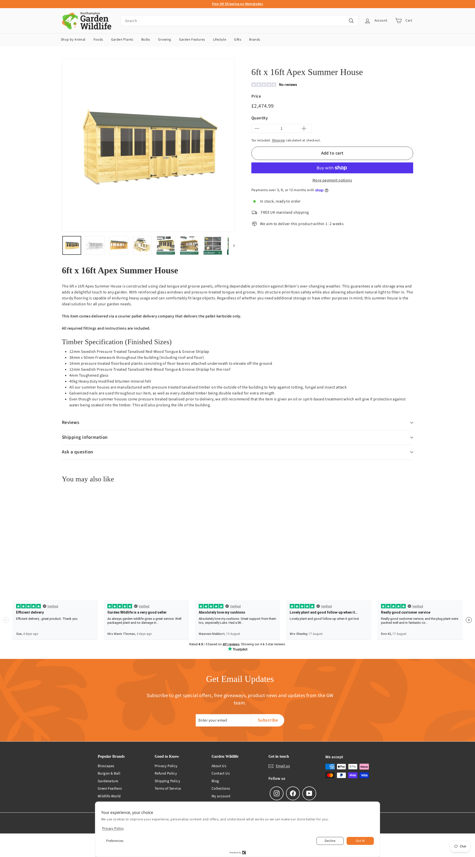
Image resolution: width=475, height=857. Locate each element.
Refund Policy (166, 773)
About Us (219, 766)
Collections (221, 788)
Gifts (237, 39)
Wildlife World (109, 796)
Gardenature (108, 781)
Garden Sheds (306, 60)
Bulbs (145, 39)
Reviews (70, 422)
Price (256, 96)
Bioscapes (106, 766)
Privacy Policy (166, 766)
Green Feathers (110, 788)
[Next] (232, 245)
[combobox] (239, 21)
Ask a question (77, 452)
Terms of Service (168, 788)
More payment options (332, 180)
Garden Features (192, 39)
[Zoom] (148, 145)
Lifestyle (219, 39)
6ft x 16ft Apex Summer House (344, 60)
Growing (164, 39)
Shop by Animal (73, 39)
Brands (254, 39)
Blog (215, 781)
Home (255, 60)
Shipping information (85, 437)
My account (221, 796)
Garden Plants (122, 39)
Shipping (278, 140)
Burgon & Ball (109, 773)
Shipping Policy (167, 781)
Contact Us (221, 773)
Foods (98, 39)
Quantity (259, 118)
